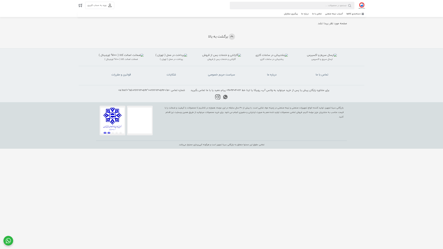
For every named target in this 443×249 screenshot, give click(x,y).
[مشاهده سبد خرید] (80, 5)
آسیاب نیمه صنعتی (334, 13)
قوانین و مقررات (121, 75)
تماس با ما (317, 13)
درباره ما (305, 13)
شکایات (171, 75)
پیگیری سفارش (291, 13)
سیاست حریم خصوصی (221, 75)
